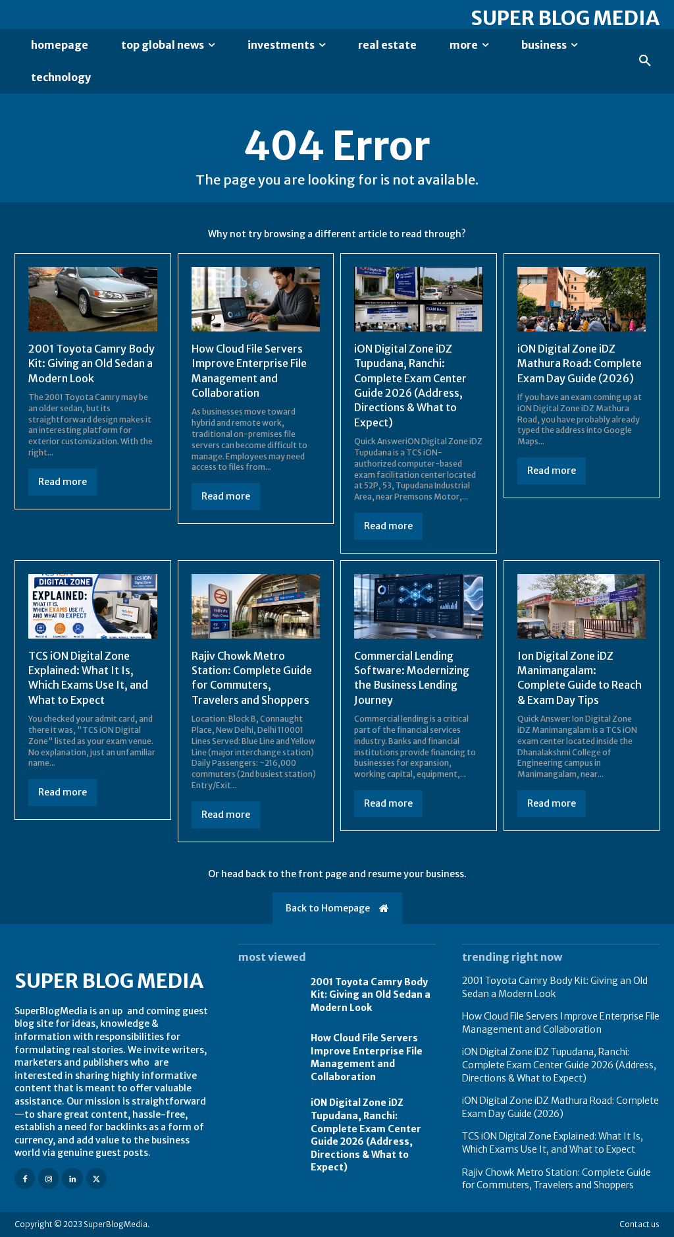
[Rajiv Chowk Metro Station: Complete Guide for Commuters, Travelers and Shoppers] (256, 606)
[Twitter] (96, 1178)
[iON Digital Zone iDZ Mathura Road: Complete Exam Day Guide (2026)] (581, 299)
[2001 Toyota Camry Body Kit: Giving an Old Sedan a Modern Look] (92, 299)
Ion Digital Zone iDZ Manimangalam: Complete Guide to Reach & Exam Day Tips (579, 677)
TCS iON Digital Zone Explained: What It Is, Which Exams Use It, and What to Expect (88, 677)
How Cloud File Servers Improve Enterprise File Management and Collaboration (367, 1057)
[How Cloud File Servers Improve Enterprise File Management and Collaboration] (256, 299)
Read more (62, 482)
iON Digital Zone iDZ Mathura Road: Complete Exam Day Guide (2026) (579, 363)
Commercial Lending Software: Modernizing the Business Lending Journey (411, 677)
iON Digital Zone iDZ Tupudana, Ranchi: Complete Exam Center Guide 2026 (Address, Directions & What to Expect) (366, 1135)
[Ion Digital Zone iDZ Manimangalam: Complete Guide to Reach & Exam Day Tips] (581, 606)
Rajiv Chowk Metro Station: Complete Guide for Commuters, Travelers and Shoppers (252, 677)
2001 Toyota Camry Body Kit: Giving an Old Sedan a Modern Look (91, 363)
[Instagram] (48, 1178)
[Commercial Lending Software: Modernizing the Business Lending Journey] (418, 606)
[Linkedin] (72, 1178)
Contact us (639, 1224)
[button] (645, 61)
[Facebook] (24, 1178)
